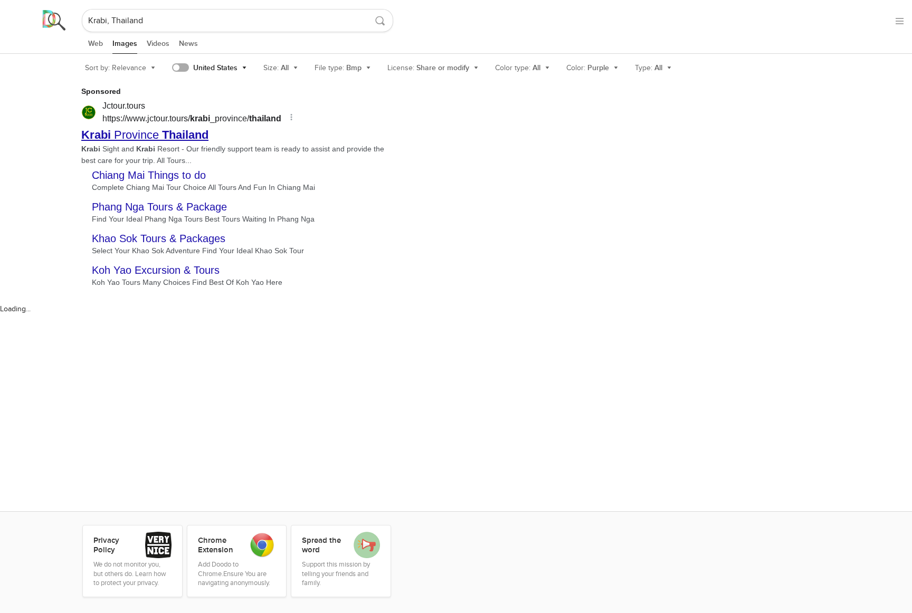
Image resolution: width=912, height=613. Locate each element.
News (188, 43)
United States (215, 67)
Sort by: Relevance (115, 67)
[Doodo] (41, 20)
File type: (338, 67)
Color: (587, 67)
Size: (276, 67)
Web (95, 43)
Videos (158, 43)
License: (428, 67)
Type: (648, 67)
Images (124, 43)
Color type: (517, 67)
